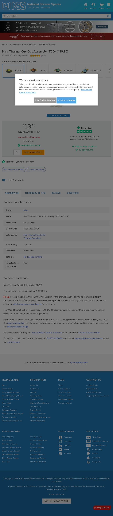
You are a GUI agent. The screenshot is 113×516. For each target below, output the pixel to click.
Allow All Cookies (66, 100)
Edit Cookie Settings (45, 100)
